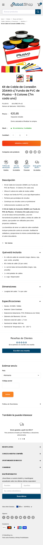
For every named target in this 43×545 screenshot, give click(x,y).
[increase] (26, 135)
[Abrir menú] (3, 5)
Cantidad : (5, 135)
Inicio (2, 19)
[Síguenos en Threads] (33, 517)
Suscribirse (21, 496)
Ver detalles (16, 170)
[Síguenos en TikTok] (24, 517)
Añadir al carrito (21, 143)
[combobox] (18, 11)
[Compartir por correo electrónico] (39, 151)
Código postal (7, 381)
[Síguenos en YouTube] (20, 517)
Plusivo (5, 103)
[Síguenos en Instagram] (12, 517)
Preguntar (27, 170)
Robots (8, 19)
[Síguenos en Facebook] (3, 517)
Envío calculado (16, 121)
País (3, 370)
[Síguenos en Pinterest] (16, 517)
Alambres (23, 21)
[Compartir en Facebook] (26, 151)
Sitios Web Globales (8, 506)
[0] (39, 4)
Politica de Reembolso (10, 404)
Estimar (8, 394)
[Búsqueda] (38, 11)
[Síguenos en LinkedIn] (28, 517)
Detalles (6, 170)
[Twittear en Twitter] (35, 151)
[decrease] (13, 135)
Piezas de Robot (17, 19)
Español (27, 506)
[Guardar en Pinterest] (30, 151)
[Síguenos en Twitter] (7, 517)
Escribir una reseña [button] (21, 351)
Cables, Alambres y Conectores (9, 21)
